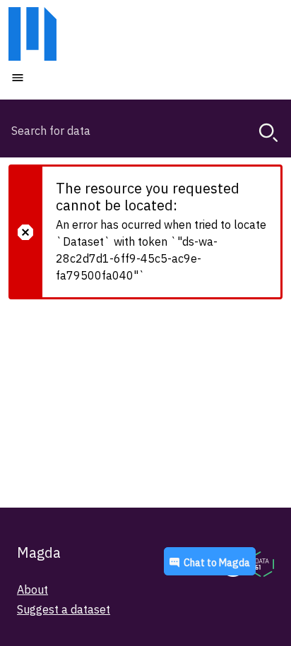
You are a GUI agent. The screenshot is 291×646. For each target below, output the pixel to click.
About (32, 589)
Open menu (60, 77)
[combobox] (145, 130)
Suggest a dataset (63, 609)
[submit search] (268, 132)
